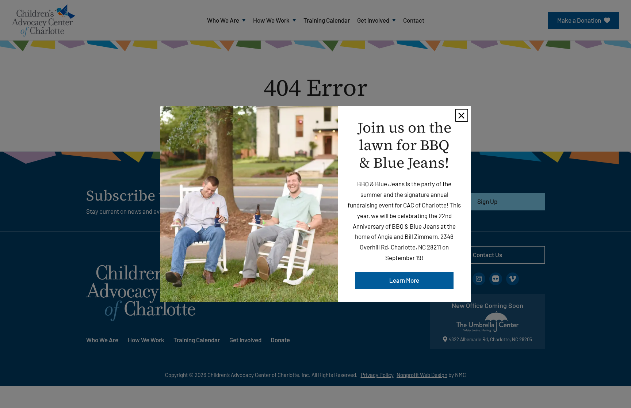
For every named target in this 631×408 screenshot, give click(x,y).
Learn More (404, 280)
